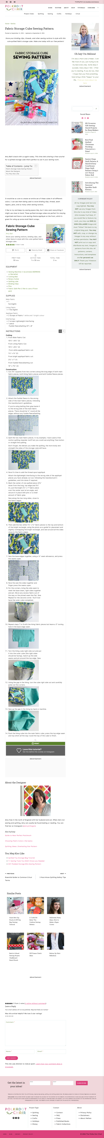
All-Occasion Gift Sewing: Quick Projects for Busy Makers (91, 126)
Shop (73, 8)
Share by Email (36, 250)
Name (9, 1051)
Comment (10, 1022)
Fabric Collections (63, 1124)
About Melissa (85, 1118)
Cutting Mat (13, 277)
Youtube (58, 8)
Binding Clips (13, 284)
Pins (10, 286)
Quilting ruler (13, 281)
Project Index (29, 14)
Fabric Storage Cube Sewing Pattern (19, 169)
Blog (10, 1134)
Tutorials (81, 8)
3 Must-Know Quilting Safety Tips (53, 875)
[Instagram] (10, 2)
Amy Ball (9, 233)
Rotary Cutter (13, 279)
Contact (59, 1113)
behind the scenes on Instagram (41, 752)
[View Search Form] (98, 8)
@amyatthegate (29, 826)
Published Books (62, 1121)
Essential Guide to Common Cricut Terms (18, 877)
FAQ (58, 1115)
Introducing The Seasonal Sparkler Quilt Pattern (91, 186)
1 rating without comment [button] (35, 1003)
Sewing (50, 14)
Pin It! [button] (16, 250)
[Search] (96, 108)
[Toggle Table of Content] (35, 166)
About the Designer (13, 171)
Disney (35, 1124)
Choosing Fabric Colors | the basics (18, 841)
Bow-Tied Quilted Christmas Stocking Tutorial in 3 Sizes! (90, 145)
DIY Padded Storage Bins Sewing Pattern (24, 864)
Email (40, 1051)
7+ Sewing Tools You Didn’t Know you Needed (26, 861)
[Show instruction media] (60, 331)
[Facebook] (6, 2)
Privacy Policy (86, 1113)
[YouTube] (14, 2)
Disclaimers (84, 1115)
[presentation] (15, 905)
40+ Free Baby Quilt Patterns (91, 2)
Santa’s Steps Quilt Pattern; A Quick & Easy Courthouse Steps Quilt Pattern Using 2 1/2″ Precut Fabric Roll (91, 167)
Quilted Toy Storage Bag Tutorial (21, 858)
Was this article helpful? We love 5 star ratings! (23, 1014)
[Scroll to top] (100, 1131)
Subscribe (91, 8)
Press (58, 1118)
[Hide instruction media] (63, 331)
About (66, 8)
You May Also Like (12, 174)
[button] (7, 244)
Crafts (59, 14)
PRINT (36, 743)
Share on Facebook (57, 250)
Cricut (78, 14)
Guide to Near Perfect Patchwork (18, 835)
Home (50, 8)
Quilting (41, 14)
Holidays (68, 14)
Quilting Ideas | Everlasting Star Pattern (21, 846)
